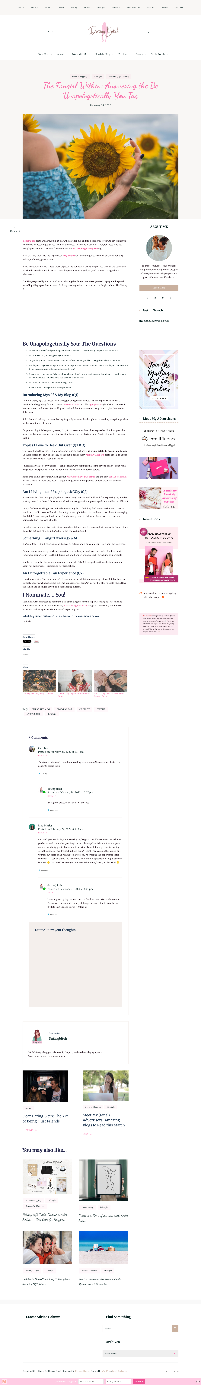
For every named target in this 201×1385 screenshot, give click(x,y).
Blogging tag (29, 240)
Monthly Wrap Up (95, 454)
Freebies (122, 54)
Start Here (43, 54)
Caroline (43, 748)
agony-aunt (95, 404)
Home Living (87, 1207)
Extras (139, 54)
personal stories (71, 404)
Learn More (159, 287)
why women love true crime (81, 476)
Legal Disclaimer (119, 1371)
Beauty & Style (32, 1270)
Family (74, 7)
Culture (60, 7)
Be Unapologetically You (85, 248)
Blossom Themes (82, 1371)
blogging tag (64, 709)
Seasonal (151, 7)
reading (52, 714)
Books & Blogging (79, 76)
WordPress (106, 1371)
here (159, 632)
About (60, 54)
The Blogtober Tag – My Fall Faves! (38, 693)
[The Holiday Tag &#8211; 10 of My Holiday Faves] (74, 681)
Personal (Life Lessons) (119, 76)
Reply (41, 755)
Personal (116, 7)
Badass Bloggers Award (75, 605)
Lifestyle (101, 7)
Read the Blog (102, 54)
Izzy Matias (69, 255)
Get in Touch (158, 54)
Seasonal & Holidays (35, 1206)
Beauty (34, 7)
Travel (165, 7)
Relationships (133, 7)
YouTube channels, (118, 476)
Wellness (179, 7)
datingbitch (54, 788)
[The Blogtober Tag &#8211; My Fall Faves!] (39, 681)
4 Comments (14, 231)
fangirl (101, 709)
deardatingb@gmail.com (155, 320)
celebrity (84, 709)
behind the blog (41, 709)
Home (87, 7)
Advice (21, 7)
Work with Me (79, 54)
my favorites (33, 714)
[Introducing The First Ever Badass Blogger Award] (110, 681)
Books (47, 7)
